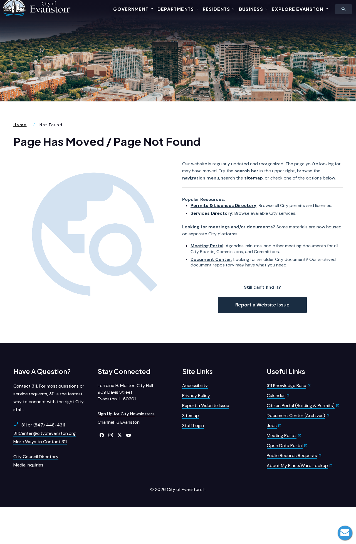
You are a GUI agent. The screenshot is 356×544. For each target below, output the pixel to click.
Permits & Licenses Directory (223, 205)
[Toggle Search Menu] (343, 9)
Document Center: (211, 259)
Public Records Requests (292, 455)
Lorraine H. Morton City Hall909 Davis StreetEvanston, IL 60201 (125, 392)
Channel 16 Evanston (119, 422)
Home (20, 124)
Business (251, 9)
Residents (216, 9)
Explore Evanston (297, 9)
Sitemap (190, 415)
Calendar (276, 395)
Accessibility (195, 385)
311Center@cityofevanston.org (44, 433)
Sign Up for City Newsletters (126, 414)
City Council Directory (35, 457)
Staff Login (193, 425)
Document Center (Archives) (296, 415)
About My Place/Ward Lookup (297, 465)
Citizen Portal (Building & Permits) (301, 405)
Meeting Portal (207, 246)
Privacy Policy (196, 395)
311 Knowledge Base (286, 385)
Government (131, 9)
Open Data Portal (285, 445)
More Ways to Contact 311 (40, 442)
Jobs (272, 425)
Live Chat (345, 533)
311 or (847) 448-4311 (43, 425)
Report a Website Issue (262, 304)
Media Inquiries (28, 465)
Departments (175, 9)
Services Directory (211, 213)
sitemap (253, 178)
